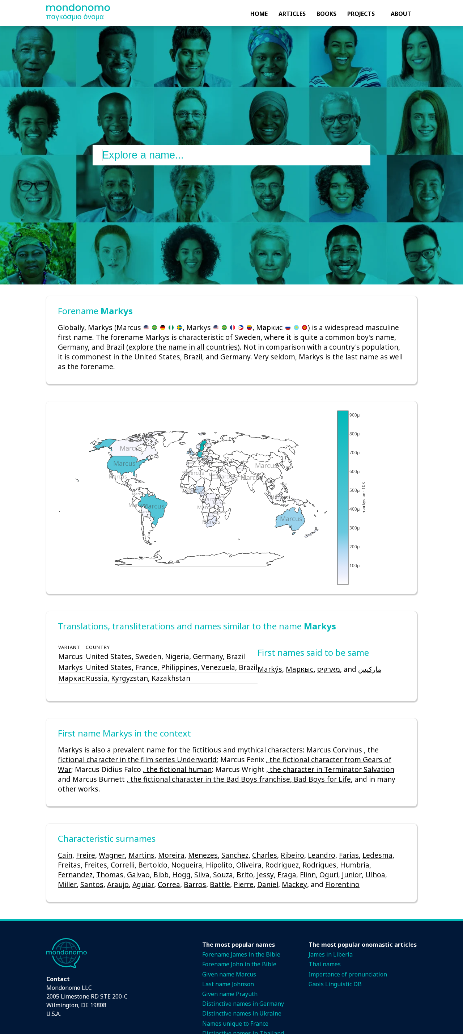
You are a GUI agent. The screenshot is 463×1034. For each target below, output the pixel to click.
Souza (223, 874)
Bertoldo (152, 865)
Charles (264, 855)
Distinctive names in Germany (243, 1004)
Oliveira (249, 865)
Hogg (181, 874)
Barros (195, 884)
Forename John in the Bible (239, 964)
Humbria (354, 865)
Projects (361, 14)
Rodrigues (319, 865)
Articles (292, 14)
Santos (91, 884)
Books (326, 14)
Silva (201, 874)
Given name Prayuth (230, 994)
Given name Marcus (229, 974)
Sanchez (235, 855)
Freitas (69, 865)
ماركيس (369, 669)
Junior (352, 874)
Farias (349, 855)
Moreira (171, 855)
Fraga (286, 874)
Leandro (321, 855)
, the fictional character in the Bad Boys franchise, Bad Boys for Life (239, 779)
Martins (141, 855)
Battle (220, 884)
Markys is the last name (338, 357)
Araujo (118, 884)
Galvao (138, 874)
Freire (85, 855)
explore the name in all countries (183, 347)
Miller (67, 884)
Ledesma (377, 855)
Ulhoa (375, 874)
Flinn (308, 874)
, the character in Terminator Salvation (330, 769)
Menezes (203, 855)
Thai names (325, 964)
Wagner (112, 855)
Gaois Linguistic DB (335, 984)
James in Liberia (331, 954)
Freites (95, 865)
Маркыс (300, 669)
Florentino (342, 884)
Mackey (294, 884)
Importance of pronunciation (348, 974)
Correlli (123, 865)
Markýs (270, 669)
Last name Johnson (228, 984)
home (259, 14)
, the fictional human (177, 769)
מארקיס (328, 669)
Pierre (244, 884)
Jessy (265, 874)
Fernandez (75, 874)
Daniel (267, 884)
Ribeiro (292, 855)
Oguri (328, 874)
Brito (245, 874)
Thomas (109, 874)
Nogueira (186, 865)
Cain (65, 855)
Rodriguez (282, 865)
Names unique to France (235, 1023)
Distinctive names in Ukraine (241, 1013)
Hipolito (219, 865)
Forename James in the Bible (241, 954)
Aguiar (143, 884)
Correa (169, 884)
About (401, 14)
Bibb (161, 874)
